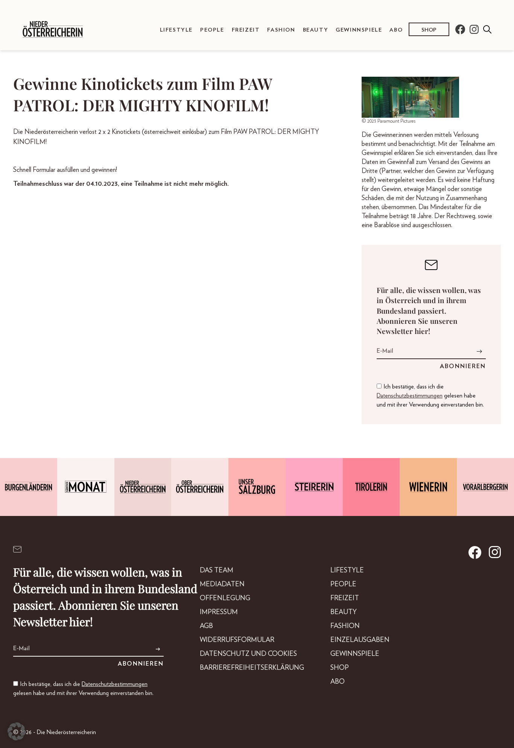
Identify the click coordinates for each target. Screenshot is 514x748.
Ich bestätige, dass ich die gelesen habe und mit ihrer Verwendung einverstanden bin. (430, 396)
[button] (16, 731)
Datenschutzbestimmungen (410, 396)
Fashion (281, 30)
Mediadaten (222, 584)
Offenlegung (225, 598)
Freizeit (246, 30)
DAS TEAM (216, 570)
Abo (396, 30)
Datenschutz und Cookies (248, 654)
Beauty (315, 30)
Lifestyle (176, 30)
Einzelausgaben (359, 640)
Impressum (219, 612)
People (212, 30)
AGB (206, 626)
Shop (428, 30)
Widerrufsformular (237, 640)
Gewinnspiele (359, 30)
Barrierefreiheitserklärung (252, 668)
